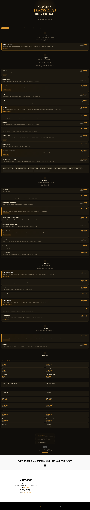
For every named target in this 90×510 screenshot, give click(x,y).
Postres (36, 28)
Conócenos (11, 506)
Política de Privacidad (24, 507)
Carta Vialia (16, 506)
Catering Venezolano (24, 506)
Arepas (13, 28)
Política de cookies (33, 507)
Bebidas (44, 28)
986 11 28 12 (26, 487)
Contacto (31, 506)
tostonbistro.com (45, 452)
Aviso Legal (17, 507)
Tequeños (5, 28)
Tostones (21, 28)
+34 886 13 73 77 (26, 492)
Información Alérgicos (38, 506)
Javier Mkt (67, 507)
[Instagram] (45, 465)
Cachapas (29, 28)
